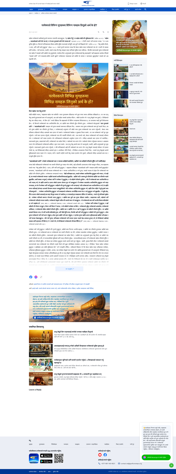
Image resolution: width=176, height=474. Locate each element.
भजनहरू (65, 9)
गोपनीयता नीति (42, 471)
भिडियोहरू (53, 9)
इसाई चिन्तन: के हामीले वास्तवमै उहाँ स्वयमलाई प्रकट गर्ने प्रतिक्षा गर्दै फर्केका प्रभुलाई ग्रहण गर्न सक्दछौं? (62, 284)
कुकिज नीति (55, 471)
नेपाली (144, 4)
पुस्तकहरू (40, 9)
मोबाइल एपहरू (133, 4)
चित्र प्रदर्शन (115, 9)
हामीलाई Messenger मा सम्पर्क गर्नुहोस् (156, 457)
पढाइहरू (74, 9)
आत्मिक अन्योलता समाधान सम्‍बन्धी (48, 13)
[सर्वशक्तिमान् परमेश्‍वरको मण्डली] (88, 3)
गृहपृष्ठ (31, 9)
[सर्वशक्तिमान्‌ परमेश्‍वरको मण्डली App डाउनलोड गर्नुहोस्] (34, 458)
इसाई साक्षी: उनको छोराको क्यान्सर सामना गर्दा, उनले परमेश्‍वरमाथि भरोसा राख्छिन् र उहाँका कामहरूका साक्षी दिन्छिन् (63, 288)
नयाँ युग (126, 9)
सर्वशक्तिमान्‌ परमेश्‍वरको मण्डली (129, 471)
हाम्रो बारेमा (138, 9)
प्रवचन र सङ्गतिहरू (89, 9)
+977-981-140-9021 (108, 463)
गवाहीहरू (102, 9)
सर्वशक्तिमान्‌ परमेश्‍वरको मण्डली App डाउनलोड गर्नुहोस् (45, 451)
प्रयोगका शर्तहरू (32, 471)
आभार (49, 471)
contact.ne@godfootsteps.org (131, 463)
